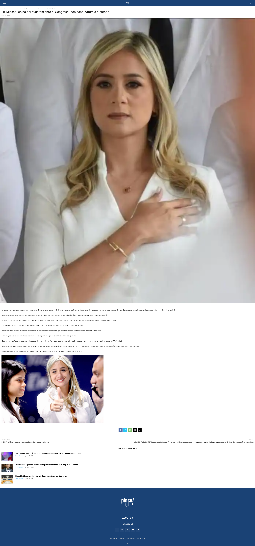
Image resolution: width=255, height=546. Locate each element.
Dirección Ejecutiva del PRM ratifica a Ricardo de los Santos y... (41, 476)
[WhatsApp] (130, 430)
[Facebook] (121, 430)
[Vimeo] (133, 530)
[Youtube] (138, 530)
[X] (125, 430)
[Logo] (127, 512)
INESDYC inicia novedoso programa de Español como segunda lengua (25, 442)
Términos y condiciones (126, 538)
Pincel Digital (19, 456)
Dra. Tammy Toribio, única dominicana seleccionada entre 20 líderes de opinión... (49, 453)
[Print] (140, 430)
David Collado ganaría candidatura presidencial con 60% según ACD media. (46, 465)
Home (3, 8)
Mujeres (9, 8)
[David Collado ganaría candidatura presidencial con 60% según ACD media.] (7, 468)
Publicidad (113, 538)
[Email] (135, 430)
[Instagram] (122, 530)
